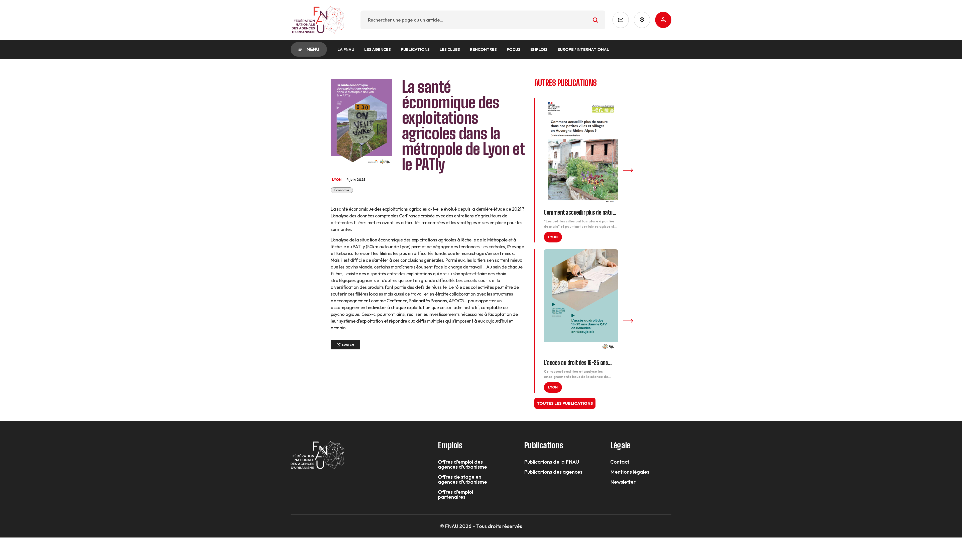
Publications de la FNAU (551, 461)
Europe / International (583, 49)
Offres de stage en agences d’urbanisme (462, 479)
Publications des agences (553, 471)
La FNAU (345, 49)
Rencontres (483, 49)
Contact (619, 461)
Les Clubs (450, 49)
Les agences (377, 49)
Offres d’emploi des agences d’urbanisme (462, 464)
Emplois (538, 49)
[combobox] (482, 20)
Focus (513, 49)
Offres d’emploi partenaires (455, 494)
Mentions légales (629, 471)
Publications (415, 49)
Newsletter (623, 481)
